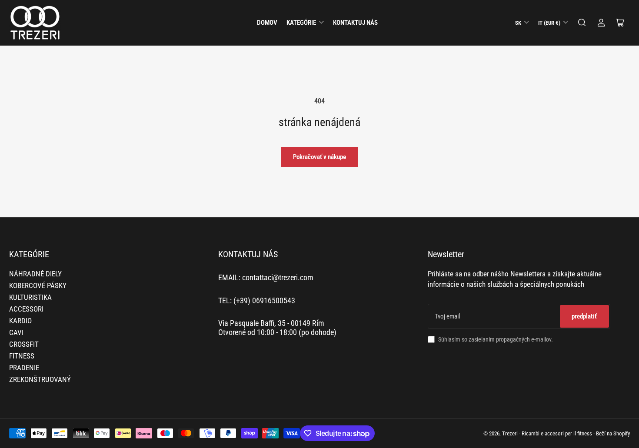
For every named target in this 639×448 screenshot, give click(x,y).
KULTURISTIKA (30, 297)
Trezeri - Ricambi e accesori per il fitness (547, 433)
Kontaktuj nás (355, 23)
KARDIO (20, 321)
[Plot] (582, 22)
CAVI (16, 333)
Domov (267, 23)
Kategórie (301, 23)
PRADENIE (24, 368)
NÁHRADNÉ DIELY (35, 274)
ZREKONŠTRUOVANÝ (40, 379)
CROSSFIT (24, 344)
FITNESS (21, 356)
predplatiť (584, 316)
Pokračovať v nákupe (319, 157)
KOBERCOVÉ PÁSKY (38, 286)
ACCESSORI (26, 309)
